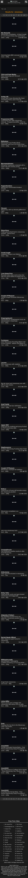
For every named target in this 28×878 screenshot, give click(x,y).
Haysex (6, 860)
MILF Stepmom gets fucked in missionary (10, 639)
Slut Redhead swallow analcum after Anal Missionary (12, 552)
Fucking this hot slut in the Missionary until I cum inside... (13, 725)
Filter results (3, 9)
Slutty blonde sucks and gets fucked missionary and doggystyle (12, 595)
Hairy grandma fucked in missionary (12, 573)
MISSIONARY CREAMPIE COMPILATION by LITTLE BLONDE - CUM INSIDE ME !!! (13, 661)
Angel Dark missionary (8, 682)
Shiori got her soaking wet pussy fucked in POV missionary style (14, 427)
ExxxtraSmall (19, 844)
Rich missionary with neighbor (10, 364)
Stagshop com (19, 860)
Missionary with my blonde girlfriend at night (13, 210)
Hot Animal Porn (8, 824)
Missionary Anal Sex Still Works (11, 406)
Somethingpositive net (9, 826)
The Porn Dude (20, 849)
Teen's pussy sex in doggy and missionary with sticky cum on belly (12, 703)
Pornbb (6, 842)
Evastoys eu (7, 831)
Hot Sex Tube (19, 855)
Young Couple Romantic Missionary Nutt (12, 298)
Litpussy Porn (8, 828)
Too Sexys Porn (8, 833)
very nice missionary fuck (9, 530)
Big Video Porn (8, 844)
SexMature (7, 855)
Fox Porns (19, 828)
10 (24, 15)
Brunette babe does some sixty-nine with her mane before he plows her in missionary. (13, 275)
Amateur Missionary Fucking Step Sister (14, 449)
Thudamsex (19, 840)
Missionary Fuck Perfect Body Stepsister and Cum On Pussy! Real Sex (12, 143)
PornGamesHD (20, 835)
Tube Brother (19, 837)
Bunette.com (19, 851)
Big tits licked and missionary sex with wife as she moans (13, 384)
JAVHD (6, 858)
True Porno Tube (8, 835)
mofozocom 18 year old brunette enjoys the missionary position (14, 491)
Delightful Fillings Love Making (11, 254)
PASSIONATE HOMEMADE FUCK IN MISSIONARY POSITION (13, 320)
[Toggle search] (26, 2)
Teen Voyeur (19, 824)
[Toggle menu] (2, 2)
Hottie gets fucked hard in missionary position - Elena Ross (13, 232)
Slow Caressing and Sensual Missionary (10, 76)
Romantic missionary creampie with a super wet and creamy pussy (13, 165)
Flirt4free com (20, 858)
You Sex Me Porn (20, 833)
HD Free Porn (20, 826)
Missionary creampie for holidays (11, 469)
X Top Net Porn (8, 849)
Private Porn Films (21, 842)
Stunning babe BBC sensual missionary (14, 55)
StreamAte (7, 853)
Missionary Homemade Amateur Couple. (11, 188)
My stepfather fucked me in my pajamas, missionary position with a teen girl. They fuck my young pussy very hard (12, 617)
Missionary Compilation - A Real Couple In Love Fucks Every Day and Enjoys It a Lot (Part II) (13, 35)
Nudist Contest (8, 846)
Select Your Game (20, 846)
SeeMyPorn (19, 831)
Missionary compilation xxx (9, 511)
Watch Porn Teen (8, 837)
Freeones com (19, 853)
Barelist (6, 840)
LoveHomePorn (8, 851)
